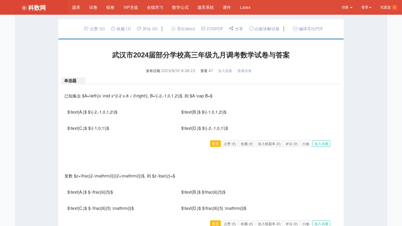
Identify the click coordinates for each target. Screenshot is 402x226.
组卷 (110, 7)
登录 (364, 7)
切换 (346, 7)
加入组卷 (225, 71)
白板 (306, 143)
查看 (215, 143)
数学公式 (180, 7)
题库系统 (205, 7)
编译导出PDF (310, 28)
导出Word (185, 28)
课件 (227, 7)
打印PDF (214, 28)
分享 (238, 28)
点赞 (97, 28)
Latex (245, 7)
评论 (150, 28)
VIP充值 (130, 7)
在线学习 (155, 7)
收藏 (123, 28)
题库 (76, 7)
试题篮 (388, 7)
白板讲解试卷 (267, 28)
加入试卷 (321, 143)
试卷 (93, 7)
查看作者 (244, 71)
